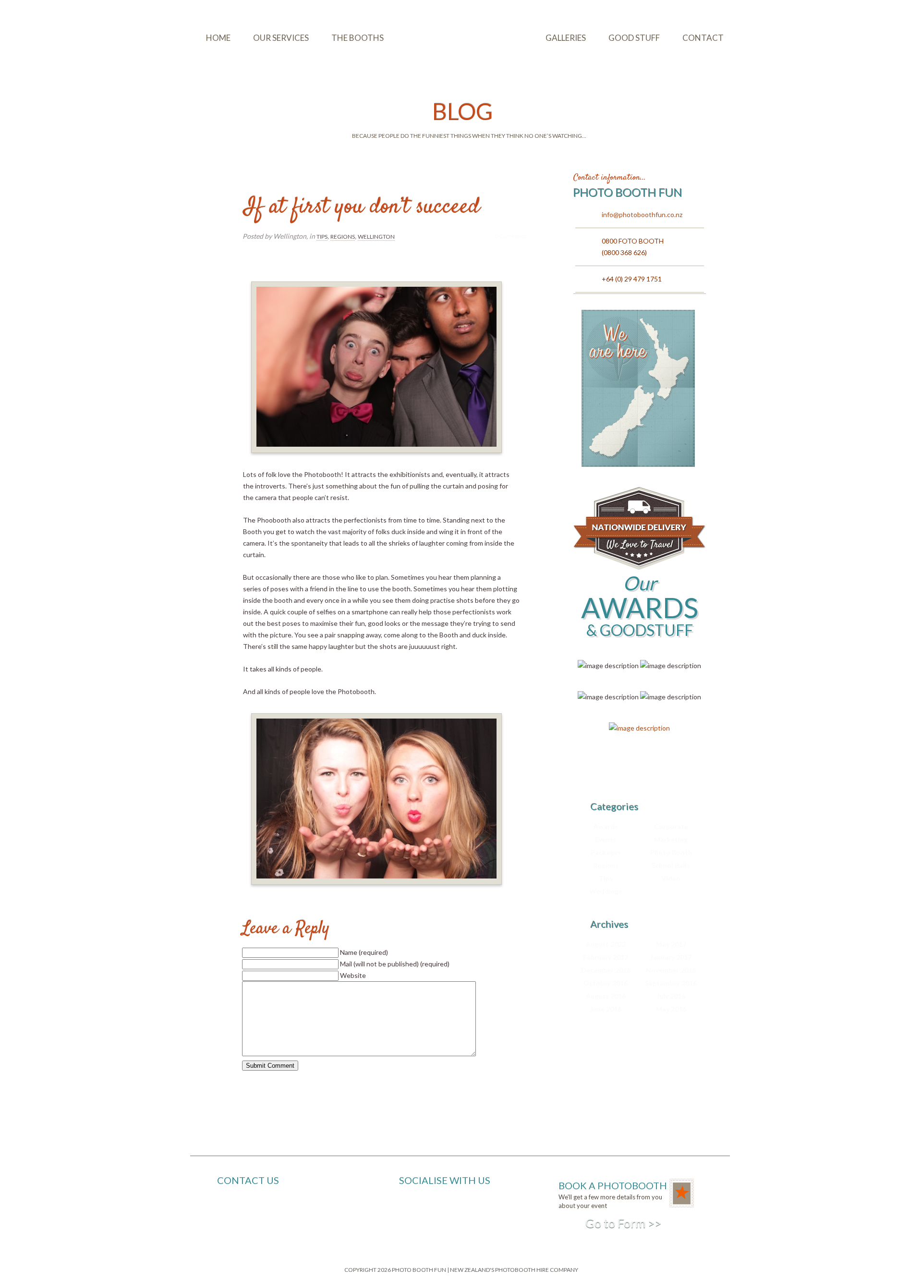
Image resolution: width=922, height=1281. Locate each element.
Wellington (376, 236)
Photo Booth (671, 852)
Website (353, 975)
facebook (636, 768)
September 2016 (671, 983)
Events (606, 839)
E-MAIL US (441, 1196)
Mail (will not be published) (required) (394, 964)
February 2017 (605, 957)
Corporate (671, 826)
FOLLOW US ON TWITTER (466, 1220)
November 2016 (671, 970)
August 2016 (606, 996)
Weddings (605, 891)
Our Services (281, 38)
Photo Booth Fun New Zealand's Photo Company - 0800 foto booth (458, 37)
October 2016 (605, 983)
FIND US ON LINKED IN (460, 1232)
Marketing (671, 839)
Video (670, 878)
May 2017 (671, 944)
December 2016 (606, 970)
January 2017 (671, 957)
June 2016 (605, 1009)
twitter (603, 768)
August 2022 (606, 944)
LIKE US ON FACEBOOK (462, 1208)
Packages (606, 852)
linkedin (668, 768)
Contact (703, 38)
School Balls (671, 865)
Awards (606, 826)
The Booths (357, 38)
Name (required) (364, 952)
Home (218, 38)
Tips (322, 236)
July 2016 (670, 996)
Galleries (566, 38)
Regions (342, 236)
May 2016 (671, 1009)
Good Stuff (634, 38)
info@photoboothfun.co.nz (642, 214)
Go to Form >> (623, 1223)
